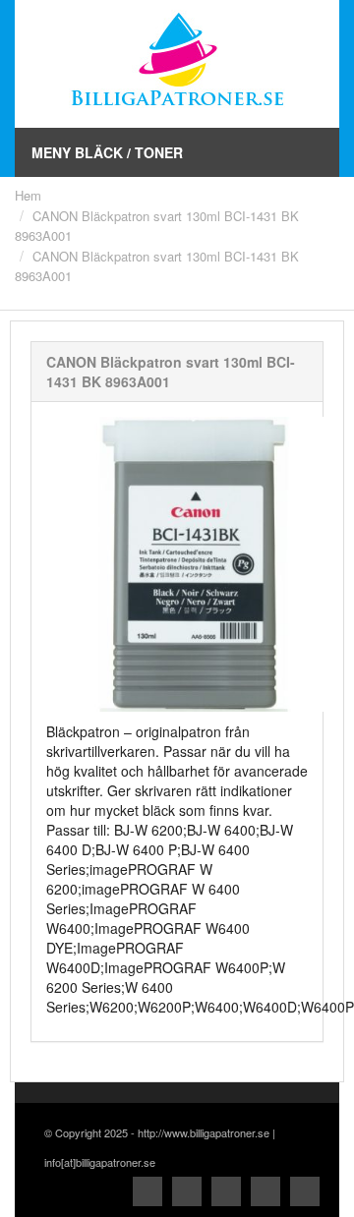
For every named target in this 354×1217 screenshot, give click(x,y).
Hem (28, 195)
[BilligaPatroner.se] (177, 62)
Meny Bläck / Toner (107, 152)
